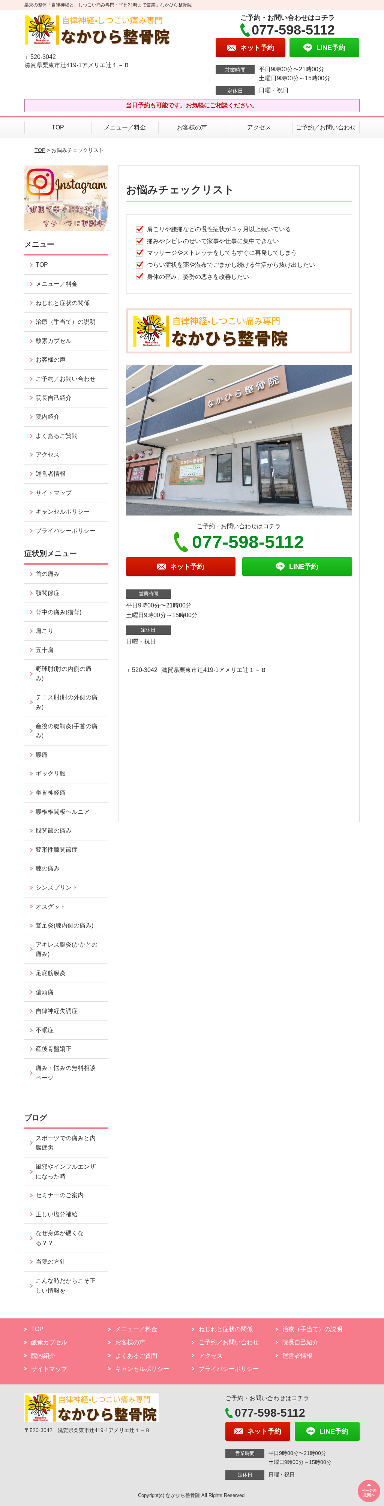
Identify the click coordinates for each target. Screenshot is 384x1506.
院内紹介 (48, 416)
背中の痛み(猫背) (58, 612)
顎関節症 (48, 593)
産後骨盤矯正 (54, 1049)
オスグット (51, 906)
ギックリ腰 (51, 773)
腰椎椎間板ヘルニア (63, 812)
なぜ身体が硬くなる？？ (60, 1238)
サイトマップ (54, 493)
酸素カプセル (54, 341)
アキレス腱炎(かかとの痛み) (67, 949)
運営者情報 (51, 473)
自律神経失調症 (57, 1011)
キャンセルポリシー (63, 511)
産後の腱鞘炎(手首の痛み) (67, 731)
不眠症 (45, 1030)
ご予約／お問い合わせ (326, 127)
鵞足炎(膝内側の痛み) (64, 925)
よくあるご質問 (57, 436)
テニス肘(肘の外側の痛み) (67, 702)
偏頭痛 (45, 992)
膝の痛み (48, 868)
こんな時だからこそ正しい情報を (66, 1286)
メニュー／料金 (125, 127)
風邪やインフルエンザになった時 (66, 1171)
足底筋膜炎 (51, 973)
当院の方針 (51, 1261)
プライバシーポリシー (66, 531)
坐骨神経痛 (51, 792)
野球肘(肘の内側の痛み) (64, 674)
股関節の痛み (54, 830)
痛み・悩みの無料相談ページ (66, 1073)
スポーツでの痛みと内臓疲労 (66, 1143)
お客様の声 (192, 127)
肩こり (45, 631)
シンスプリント (57, 887)
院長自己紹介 (54, 398)
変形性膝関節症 (57, 849)
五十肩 (45, 650)
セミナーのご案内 (60, 1195)
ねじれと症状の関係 (63, 303)
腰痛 (42, 754)
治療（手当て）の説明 (66, 322)
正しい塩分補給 (57, 1214)
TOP (58, 127)
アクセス (259, 127)
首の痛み (48, 574)
